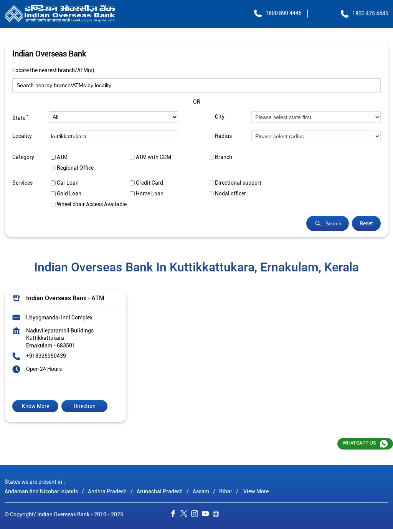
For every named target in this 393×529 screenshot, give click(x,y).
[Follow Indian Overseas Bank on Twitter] (185, 514)
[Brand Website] (218, 514)
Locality (22, 136)
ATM (62, 157)
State (20, 117)
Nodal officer (230, 193)
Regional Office (75, 168)
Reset (366, 223)
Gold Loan (69, 193)
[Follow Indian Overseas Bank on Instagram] (196, 514)
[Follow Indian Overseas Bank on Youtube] (207, 514)
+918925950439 (46, 356)
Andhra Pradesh (107, 491)
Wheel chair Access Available (92, 204)
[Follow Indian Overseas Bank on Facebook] (175, 514)
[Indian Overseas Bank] (60, 14)
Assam (201, 491)
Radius (223, 136)
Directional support (238, 183)
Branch (223, 157)
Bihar (225, 491)
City (220, 117)
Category (23, 157)
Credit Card (149, 183)
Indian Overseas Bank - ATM (65, 298)
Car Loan (68, 183)
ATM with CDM (153, 157)
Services (22, 183)
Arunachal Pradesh (160, 491)
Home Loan (149, 193)
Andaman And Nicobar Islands (41, 491)
